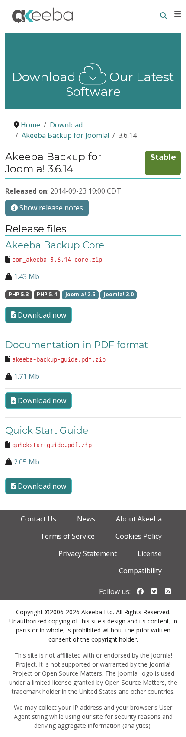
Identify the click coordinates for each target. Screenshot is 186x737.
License (150, 553)
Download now (41, 315)
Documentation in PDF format (76, 344)
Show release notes (50, 208)
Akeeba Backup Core (54, 245)
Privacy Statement (87, 553)
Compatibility (140, 570)
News (86, 519)
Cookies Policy (138, 536)
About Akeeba (139, 519)
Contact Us (38, 519)
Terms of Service (67, 536)
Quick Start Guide (46, 430)
